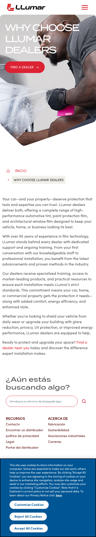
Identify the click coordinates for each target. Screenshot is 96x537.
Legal (10, 441)
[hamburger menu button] (85, 7)
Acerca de (58, 418)
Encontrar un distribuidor (24, 430)
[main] (48, 497)
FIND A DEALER (22, 67)
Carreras (54, 441)
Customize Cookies (29, 504)
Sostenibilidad (58, 430)
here (59, 495)
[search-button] (84, 401)
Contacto (13, 424)
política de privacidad (22, 436)
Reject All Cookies (28, 516)
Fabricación (56, 424)
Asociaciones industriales (66, 436)
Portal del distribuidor (22, 447)
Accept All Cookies (28, 528)
